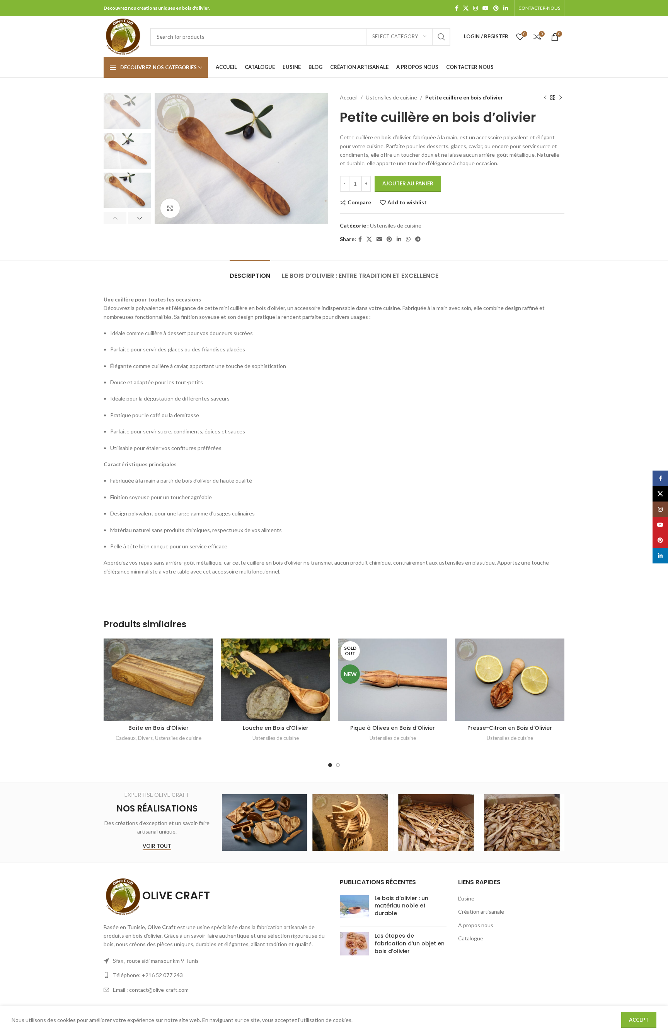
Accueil (349, 97)
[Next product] (560, 97)
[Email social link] (379, 239)
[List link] (216, 975)
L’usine (466, 898)
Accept (639, 1020)
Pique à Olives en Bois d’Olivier (392, 728)
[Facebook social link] (457, 8)
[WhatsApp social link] (408, 239)
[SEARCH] (441, 37)
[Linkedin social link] (505, 8)
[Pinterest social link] (496, 8)
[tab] (250, 272)
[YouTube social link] (485, 8)
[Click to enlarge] (170, 208)
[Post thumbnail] (354, 908)
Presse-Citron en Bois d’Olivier (509, 728)
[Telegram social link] (418, 239)
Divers (145, 738)
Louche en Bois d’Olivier (275, 728)
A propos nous (475, 925)
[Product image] (158, 680)
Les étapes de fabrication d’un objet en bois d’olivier (410, 943)
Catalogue (470, 938)
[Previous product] (545, 97)
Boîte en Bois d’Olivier (158, 728)
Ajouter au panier (407, 183)
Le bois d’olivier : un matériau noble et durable (401, 905)
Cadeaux (126, 738)
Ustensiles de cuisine (391, 97)
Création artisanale (481, 911)
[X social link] (466, 8)
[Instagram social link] (475, 8)
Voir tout (157, 846)
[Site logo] (123, 36)
